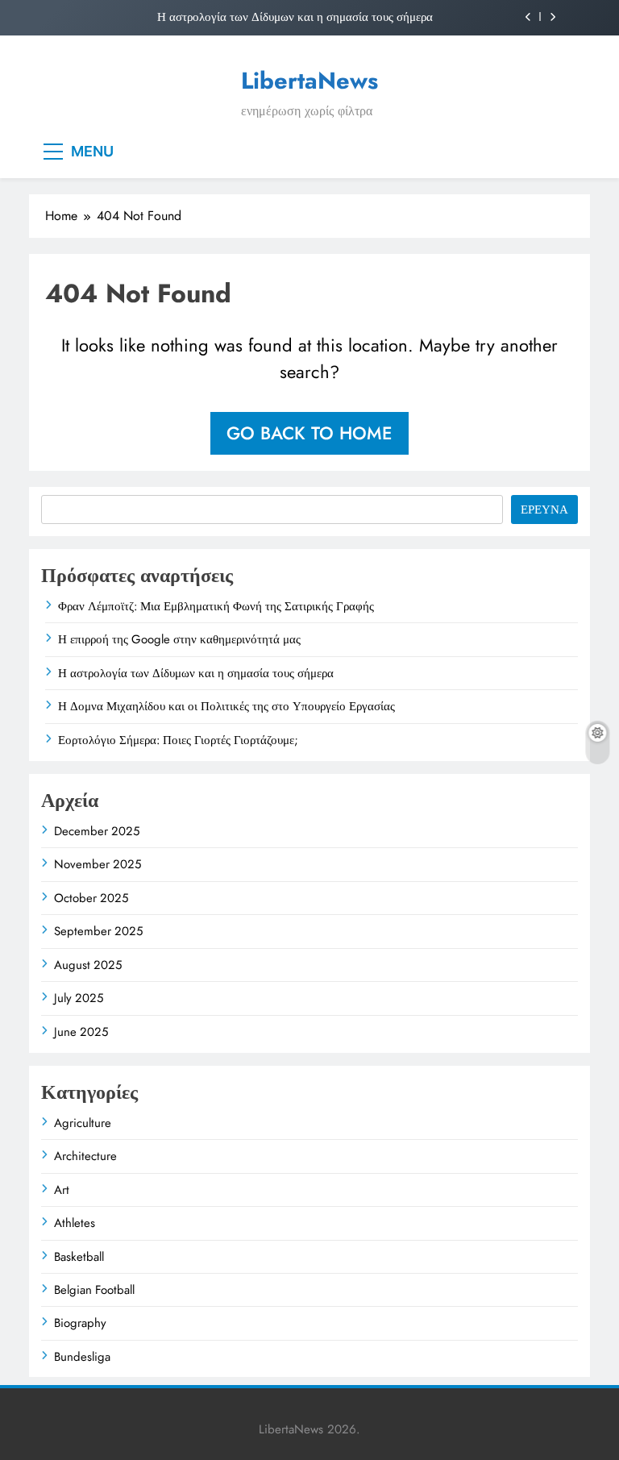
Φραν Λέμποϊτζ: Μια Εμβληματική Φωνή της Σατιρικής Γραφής (216, 606)
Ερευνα (544, 509)
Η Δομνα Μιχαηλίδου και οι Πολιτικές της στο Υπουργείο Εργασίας (226, 706)
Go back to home (309, 433)
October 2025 (91, 898)
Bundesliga (82, 1357)
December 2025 (96, 831)
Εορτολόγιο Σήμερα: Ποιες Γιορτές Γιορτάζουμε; (178, 740)
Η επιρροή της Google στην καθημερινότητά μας (179, 639)
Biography (80, 1323)
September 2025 (98, 931)
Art (61, 1190)
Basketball (79, 1257)
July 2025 (78, 998)
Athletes (74, 1223)
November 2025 (97, 864)
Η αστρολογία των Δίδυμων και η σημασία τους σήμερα (295, 16)
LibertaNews (309, 81)
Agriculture (82, 1123)
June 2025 (81, 1032)
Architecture (85, 1156)
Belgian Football (94, 1290)
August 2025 (88, 965)
